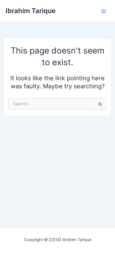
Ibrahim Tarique (31, 11)
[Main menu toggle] (103, 11)
